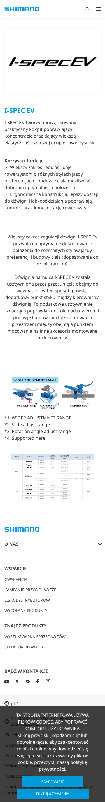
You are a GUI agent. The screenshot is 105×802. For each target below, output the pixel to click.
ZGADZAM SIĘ (52, 781)
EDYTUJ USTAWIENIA (52, 793)
